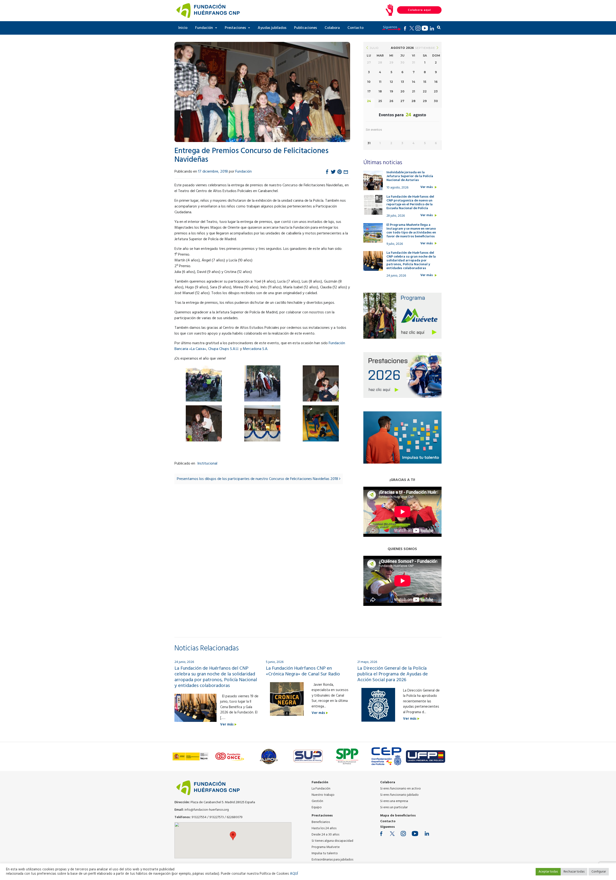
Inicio (182, 28)
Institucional (207, 463)
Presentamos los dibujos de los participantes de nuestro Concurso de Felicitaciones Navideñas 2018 (258, 479)
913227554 (199, 817)
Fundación (204, 28)
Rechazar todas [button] (574, 871)
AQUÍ (294, 874)
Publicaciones (305, 28)
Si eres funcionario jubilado (399, 794)
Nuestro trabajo (323, 794)
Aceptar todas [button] (548, 871)
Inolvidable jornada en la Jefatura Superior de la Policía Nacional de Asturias (409, 176)
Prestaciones (236, 28)
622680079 (235, 817)
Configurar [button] (598, 871)
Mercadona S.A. (255, 349)
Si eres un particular (394, 807)
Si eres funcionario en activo (400, 788)
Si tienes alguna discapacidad (332, 840)
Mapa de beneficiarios (398, 815)
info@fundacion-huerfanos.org (207, 810)
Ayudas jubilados (272, 28)
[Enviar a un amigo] (345, 171)
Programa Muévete (326, 847)
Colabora (332, 28)
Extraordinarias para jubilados (332, 859)
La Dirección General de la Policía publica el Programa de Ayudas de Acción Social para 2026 (392, 674)
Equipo (317, 807)
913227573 (216, 817)
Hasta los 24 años (324, 828)
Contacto (355, 28)
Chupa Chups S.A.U (223, 349)
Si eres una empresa (394, 801)
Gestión (317, 801)
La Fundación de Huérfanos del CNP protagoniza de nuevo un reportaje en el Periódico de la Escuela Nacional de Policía (410, 202)
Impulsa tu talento (325, 853)
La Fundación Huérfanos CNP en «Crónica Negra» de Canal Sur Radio (303, 671)
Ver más (427, 187)
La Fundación (321, 788)
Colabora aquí (419, 10)
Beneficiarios (321, 822)
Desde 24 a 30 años (325, 834)
